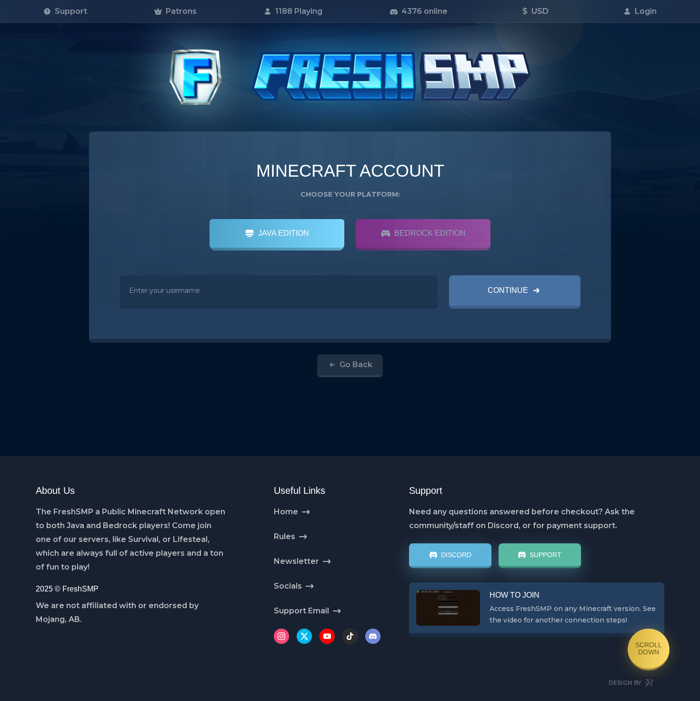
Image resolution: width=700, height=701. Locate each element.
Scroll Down (648, 648)
